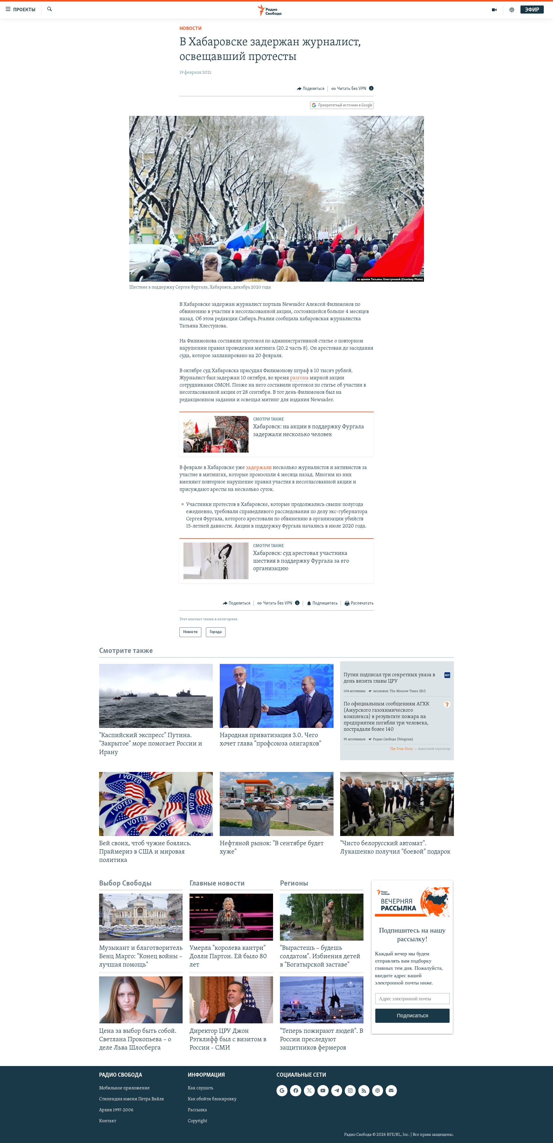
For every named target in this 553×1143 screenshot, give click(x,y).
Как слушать (200, 1088)
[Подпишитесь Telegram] (336, 1090)
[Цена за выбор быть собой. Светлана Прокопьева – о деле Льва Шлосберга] (141, 999)
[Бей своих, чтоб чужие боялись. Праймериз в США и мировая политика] (156, 804)
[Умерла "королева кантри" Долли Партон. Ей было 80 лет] (231, 917)
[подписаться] (391, 1090)
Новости (190, 28)
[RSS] (363, 1090)
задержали (259, 467)
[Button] (311, 89)
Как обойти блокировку (212, 1099)
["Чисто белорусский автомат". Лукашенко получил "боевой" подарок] (397, 804)
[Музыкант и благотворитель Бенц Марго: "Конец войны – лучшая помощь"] (141, 917)
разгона (299, 378)
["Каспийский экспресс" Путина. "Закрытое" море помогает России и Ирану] (156, 696)
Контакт (107, 1121)
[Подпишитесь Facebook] (295, 1090)
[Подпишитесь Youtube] (322, 1090)
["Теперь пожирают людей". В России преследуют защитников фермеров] (321, 999)
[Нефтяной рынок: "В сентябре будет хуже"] (277, 804)
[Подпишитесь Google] (281, 1090)
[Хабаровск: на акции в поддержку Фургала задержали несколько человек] (216, 434)
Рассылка (197, 1110)
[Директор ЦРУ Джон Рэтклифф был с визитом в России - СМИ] (231, 999)
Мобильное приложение (124, 1088)
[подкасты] (511, 9)
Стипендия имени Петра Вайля (131, 1099)
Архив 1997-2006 (116, 1110)
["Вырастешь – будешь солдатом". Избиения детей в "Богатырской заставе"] (321, 917)
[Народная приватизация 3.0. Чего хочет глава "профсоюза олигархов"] (277, 696)
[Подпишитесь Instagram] (350, 1090)
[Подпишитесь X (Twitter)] (309, 1090)
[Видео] (494, 9)
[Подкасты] (377, 1090)
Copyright (197, 1121)
